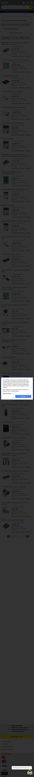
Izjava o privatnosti (7, 393)
